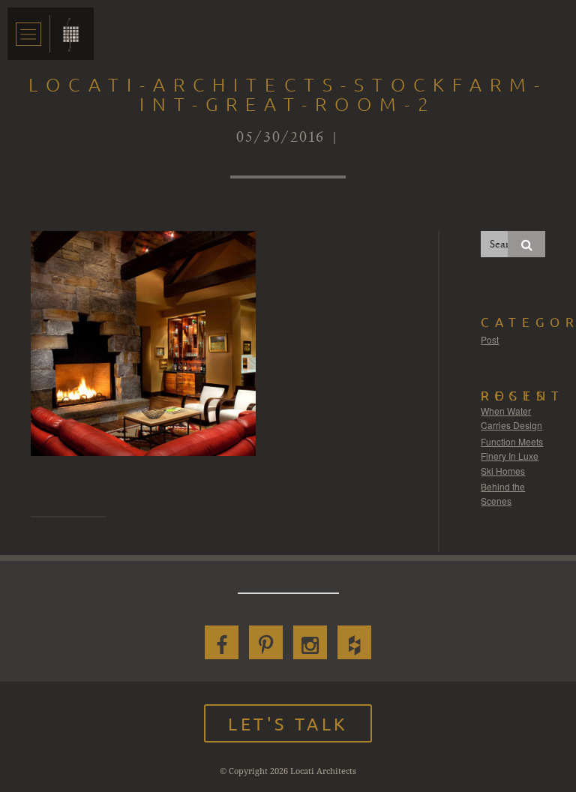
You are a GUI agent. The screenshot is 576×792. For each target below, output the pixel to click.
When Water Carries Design (511, 418)
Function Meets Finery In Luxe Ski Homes (512, 456)
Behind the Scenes (503, 494)
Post (490, 339)
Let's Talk (288, 723)
